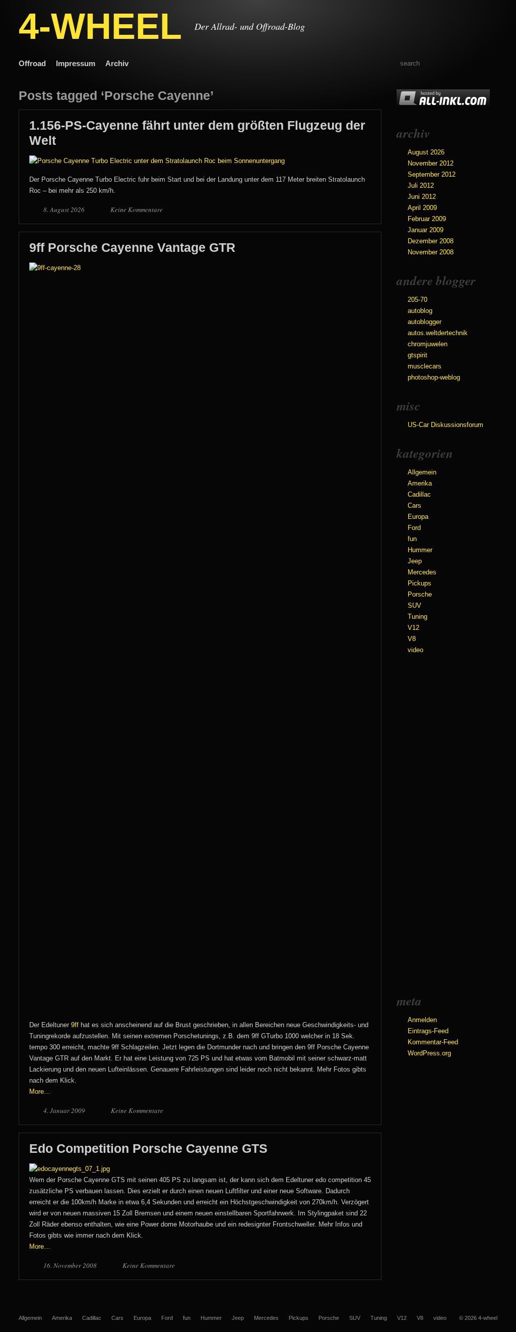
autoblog (420, 310)
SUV (414, 605)
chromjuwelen (427, 344)
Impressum (75, 63)
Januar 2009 (425, 230)
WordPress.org (429, 1053)
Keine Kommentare (136, 209)
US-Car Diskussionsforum (445, 425)
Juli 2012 (421, 185)
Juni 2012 (422, 196)
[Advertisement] (437, 823)
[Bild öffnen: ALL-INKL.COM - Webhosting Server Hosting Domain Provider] (443, 105)
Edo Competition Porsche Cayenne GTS (148, 1148)
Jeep (415, 561)
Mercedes (422, 572)
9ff (75, 1025)
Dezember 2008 (431, 241)
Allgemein (422, 472)
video (415, 650)
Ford (414, 527)
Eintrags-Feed (428, 1031)
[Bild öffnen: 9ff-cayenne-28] (200, 268)
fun (412, 539)
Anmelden (422, 1020)
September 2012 (432, 174)
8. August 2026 (64, 209)
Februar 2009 (427, 219)
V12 (413, 627)
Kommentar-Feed (433, 1042)
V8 (412, 639)
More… (39, 1091)
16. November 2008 (70, 1265)
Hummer (420, 550)
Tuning (417, 616)
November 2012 (431, 163)
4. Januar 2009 (65, 1110)
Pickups (419, 583)
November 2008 (431, 252)
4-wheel (487, 1318)
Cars (414, 505)
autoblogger (424, 322)
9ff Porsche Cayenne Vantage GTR (132, 247)
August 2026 (426, 152)
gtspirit (417, 355)
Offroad (32, 63)
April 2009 (422, 207)
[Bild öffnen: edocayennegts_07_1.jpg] (69, 1169)
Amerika (420, 483)
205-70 (417, 299)
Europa (418, 516)
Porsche (420, 594)
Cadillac (419, 494)
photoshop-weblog (434, 377)
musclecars (424, 366)
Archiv (116, 63)
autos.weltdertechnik (438, 333)
